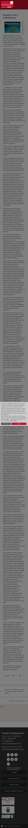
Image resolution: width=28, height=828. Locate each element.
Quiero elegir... (6, 423)
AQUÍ (5, 416)
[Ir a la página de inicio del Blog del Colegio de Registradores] (7, 4)
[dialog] (14, 414)
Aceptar (19, 423)
